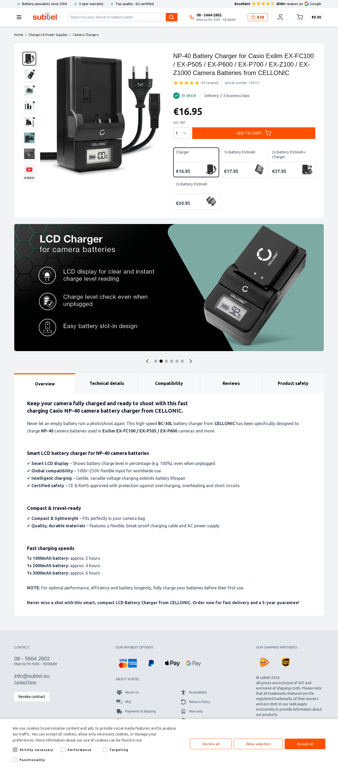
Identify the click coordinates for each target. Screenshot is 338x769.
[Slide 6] (182, 361)
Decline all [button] (210, 744)
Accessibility (198, 692)
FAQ (128, 701)
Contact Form (25, 682)
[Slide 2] (161, 361)
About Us (132, 692)
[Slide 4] (171, 361)
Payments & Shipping (140, 711)
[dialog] (169, 744)
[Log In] (280, 17)
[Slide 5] (177, 361)
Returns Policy (199, 701)
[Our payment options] (128, 663)
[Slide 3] (166, 361)
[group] (186, 82)
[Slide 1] (155, 361)
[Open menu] (20, 17)
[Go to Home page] (45, 16)
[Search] (171, 17)
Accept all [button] (305, 744)
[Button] (147, 361)
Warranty (196, 711)
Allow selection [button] (258, 744)
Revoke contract (31, 697)
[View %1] (29, 59)
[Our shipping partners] (264, 662)
